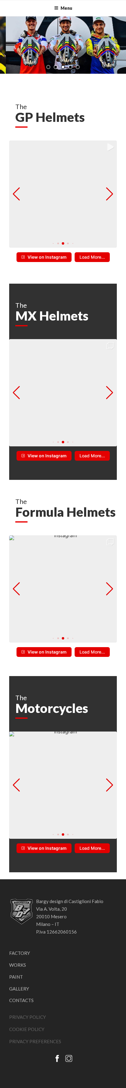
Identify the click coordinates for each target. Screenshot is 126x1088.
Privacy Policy (27, 1017)
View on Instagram (47, 257)
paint (16, 977)
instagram (69, 1058)
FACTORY (19, 953)
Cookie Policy (26, 1029)
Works (17, 965)
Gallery (19, 988)
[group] (63, 194)
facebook (57, 1058)
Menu (66, 8)
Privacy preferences (35, 1041)
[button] (53, 243)
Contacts (21, 1000)
